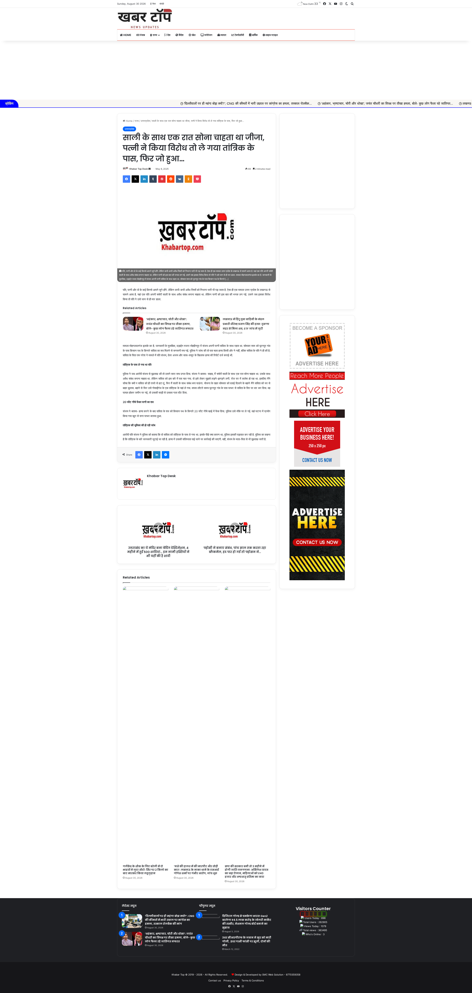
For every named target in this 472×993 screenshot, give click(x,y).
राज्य (154, 34)
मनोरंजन (208, 34)
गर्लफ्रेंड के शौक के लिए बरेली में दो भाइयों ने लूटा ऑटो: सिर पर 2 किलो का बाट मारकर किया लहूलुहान (145, 869)
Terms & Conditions (253, 980)
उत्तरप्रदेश (145, 120)
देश (168, 34)
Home (127, 34)
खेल (193, 34)
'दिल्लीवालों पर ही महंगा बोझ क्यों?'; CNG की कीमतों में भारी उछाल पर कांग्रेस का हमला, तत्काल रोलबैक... (183, 103)
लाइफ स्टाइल (271, 34)
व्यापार (223, 34)
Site (238, 968)
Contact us (214, 980)
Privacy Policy (231, 980)
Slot (233, 968)
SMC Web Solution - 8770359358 (281, 974)
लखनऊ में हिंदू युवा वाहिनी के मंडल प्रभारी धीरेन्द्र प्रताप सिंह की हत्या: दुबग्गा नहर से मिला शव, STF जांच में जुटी (246, 323)
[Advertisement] (236, 70)
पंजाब (142, 34)
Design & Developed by (248, 974)
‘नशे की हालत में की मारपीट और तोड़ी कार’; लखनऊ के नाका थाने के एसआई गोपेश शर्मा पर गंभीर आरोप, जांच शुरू (196, 869)
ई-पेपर (153, 3)
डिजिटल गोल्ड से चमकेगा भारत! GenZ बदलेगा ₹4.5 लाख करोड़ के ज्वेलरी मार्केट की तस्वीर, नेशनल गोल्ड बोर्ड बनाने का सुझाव (246, 921)
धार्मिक (254, 34)
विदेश (180, 34)
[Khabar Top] (145, 18)
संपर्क (161, 3)
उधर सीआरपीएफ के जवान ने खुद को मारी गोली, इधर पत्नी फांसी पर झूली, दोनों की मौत (246, 941)
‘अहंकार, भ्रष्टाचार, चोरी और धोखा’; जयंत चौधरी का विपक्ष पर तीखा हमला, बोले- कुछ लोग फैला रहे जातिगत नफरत (169, 323)
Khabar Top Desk (138, 168)
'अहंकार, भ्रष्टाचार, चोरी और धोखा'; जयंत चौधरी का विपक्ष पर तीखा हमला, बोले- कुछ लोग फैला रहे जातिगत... (322, 103)
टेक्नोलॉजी (239, 34)
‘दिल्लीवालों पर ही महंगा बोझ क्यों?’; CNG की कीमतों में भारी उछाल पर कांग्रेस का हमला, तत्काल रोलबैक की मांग (169, 920)
